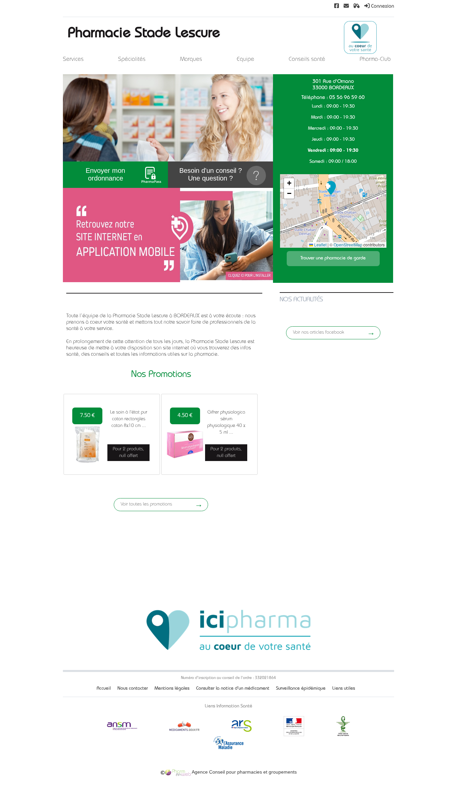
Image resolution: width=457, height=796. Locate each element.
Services (73, 60)
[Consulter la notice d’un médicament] (357, 6)
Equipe (245, 60)
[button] (331, 188)
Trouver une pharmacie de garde (333, 258)
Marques (191, 60)
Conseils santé (307, 60)
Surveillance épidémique (301, 688)
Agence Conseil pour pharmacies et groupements (244, 772)
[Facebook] (336, 6)
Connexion (382, 6)
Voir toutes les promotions (146, 504)
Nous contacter (132, 688)
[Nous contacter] (346, 6)
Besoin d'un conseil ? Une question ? (210, 174)
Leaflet (320, 244)
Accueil (104, 688)
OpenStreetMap (348, 244)
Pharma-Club (375, 60)
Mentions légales (172, 688)
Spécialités (132, 60)
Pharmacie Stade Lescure (144, 34)
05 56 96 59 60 (347, 98)
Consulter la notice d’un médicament (232, 688)
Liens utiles (343, 688)
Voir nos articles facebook (318, 332)
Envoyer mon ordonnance (105, 174)
